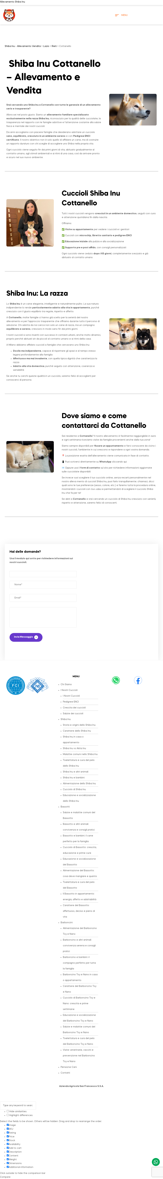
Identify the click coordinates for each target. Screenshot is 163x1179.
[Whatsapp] (116, 680)
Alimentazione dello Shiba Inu (79, 784)
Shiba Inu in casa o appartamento (73, 740)
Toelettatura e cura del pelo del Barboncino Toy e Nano (79, 1041)
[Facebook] (138, 680)
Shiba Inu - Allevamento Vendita (23, 46)
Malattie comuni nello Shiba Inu (80, 754)
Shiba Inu (66, 719)
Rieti (54, 46)
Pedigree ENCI (71, 702)
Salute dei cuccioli (73, 714)
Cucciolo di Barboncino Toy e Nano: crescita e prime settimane (79, 1003)
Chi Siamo (66, 684)
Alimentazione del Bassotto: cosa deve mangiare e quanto (80, 873)
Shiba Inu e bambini (74, 778)
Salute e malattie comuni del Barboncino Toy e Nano (79, 1030)
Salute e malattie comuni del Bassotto (79, 815)
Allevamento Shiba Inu (12, 2)
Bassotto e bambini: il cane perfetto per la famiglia (78, 839)
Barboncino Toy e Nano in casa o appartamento (80, 977)
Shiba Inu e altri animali (75, 772)
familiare (67, 115)
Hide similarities (18, 1111)
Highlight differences (21, 1115)
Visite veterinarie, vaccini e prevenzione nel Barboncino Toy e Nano (79, 1056)
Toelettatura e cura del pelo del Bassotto (79, 885)
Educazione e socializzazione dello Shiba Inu (79, 798)
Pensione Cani (69, 1067)
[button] (79, 690)
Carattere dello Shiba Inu (77, 731)
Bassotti (65, 807)
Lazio (46, 46)
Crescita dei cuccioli (74, 708)
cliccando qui (113, 462)
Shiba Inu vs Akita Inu (74, 748)
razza (59, 293)
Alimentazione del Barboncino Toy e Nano (80, 931)
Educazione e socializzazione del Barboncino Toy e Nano (79, 1018)
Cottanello (47, 105)
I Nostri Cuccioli (69, 690)
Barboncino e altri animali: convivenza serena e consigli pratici (79, 946)
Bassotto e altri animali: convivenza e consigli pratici (79, 827)
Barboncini (67, 923)
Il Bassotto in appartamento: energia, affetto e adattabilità (79, 897)
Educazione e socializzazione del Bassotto (79, 862)
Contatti (65, 1073)
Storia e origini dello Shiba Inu (79, 725)
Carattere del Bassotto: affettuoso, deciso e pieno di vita (79, 911)
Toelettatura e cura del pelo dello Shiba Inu (79, 763)
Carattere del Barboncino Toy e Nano (79, 989)
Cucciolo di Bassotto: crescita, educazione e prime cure (80, 850)
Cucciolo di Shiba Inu (74, 789)
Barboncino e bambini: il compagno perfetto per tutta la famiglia (79, 963)
